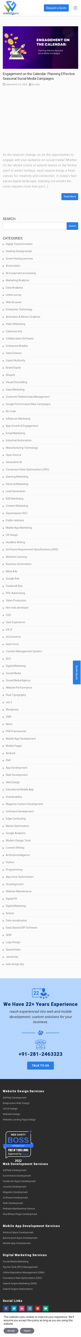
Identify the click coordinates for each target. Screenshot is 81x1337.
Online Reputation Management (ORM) (23, 1272)
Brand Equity (13, 367)
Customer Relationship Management (28, 396)
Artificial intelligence (18, 855)
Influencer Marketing (18, 418)
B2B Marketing (14, 498)
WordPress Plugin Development (20, 1214)
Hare (37, 84)
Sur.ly (25, 1153)
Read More (70, 196)
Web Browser (14, 302)
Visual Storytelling (16, 382)
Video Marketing (15, 323)
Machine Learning (16, 556)
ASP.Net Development (14, 1097)
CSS (8, 615)
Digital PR (11, 898)
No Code (11, 411)
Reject (27, 1330)
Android (10, 753)
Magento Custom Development (24, 804)
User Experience (15, 622)
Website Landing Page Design (19, 1119)
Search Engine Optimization (18, 1288)
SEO (8, 658)
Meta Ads (11, 571)
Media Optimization (17, 825)
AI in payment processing (21, 273)
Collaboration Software (20, 338)
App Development (16, 767)
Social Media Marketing (15, 1261)
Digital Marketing (16, 665)
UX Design (12, 534)
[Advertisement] (40, 120)
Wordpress (12, 709)
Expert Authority (15, 360)
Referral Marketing (17, 484)
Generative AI (14, 462)
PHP (8, 760)
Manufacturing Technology (22, 447)
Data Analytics (14, 287)
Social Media (13, 673)
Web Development (17, 774)
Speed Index (13, 949)
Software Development (20, 811)
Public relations (15, 520)
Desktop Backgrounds (19, 251)
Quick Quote (76, 672)
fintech (10, 913)
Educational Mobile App (20, 789)
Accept (11, 1330)
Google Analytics (16, 833)
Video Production (16, 600)
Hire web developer (17, 607)
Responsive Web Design (16, 1103)
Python (10, 862)
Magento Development (15, 1192)
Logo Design (13, 942)
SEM (8, 935)
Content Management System (24, 651)
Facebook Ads (14, 585)
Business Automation (18, 563)
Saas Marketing (15, 389)
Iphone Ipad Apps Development (20, 1237)
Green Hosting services (19, 258)
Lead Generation (15, 491)
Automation (13, 265)
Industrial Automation (19, 440)
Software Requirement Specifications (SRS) (32, 549)
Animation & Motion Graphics (23, 316)
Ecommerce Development (17, 1175)
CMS (8, 716)
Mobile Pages (14, 745)
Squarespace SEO (16, 513)
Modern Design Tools (18, 840)
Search (9, 219)
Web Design (13, 782)
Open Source (13, 454)
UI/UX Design (10, 1108)
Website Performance (19, 687)
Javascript (12, 956)
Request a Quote (56, 7)
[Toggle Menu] (75, 8)
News (9, 724)
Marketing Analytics (17, 280)
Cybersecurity (14, 331)
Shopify (10, 374)
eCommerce (13, 636)
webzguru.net (18, 1146)
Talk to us (40, 1065)
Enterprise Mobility (17, 345)
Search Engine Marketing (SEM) (20, 1283)
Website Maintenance (19, 891)
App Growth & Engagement (22, 425)
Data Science (13, 353)
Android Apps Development (18, 1232)
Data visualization (16, 920)
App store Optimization (20, 876)
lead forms (12, 644)
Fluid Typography (16, 694)
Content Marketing (17, 505)
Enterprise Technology (19, 309)
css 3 (9, 702)
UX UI (9, 629)
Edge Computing (16, 818)
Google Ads (12, 578)
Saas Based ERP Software (21, 927)
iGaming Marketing (17, 476)
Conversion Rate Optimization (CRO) (27, 469)
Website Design (11, 1114)
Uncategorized (14, 884)
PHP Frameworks (16, 731)
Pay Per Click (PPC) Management (20, 1267)
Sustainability (14, 796)
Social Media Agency (18, 680)
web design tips (15, 964)
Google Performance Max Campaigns (28, 404)
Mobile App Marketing (19, 527)
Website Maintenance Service (19, 1208)
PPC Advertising (15, 593)
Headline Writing (15, 542)
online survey (13, 294)
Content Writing (15, 847)
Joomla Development (14, 1186)
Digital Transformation (19, 244)
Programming (14, 869)
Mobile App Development (21, 738)
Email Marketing (15, 433)
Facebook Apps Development (19, 1181)
